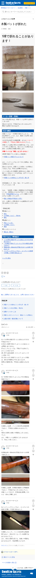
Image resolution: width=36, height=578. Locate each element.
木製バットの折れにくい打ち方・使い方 (16, 304)
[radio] (6, 285)
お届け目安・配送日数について (13, 319)
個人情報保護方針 (16, 574)
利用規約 (4, 574)
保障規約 (9, 574)
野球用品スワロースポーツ (8, 8)
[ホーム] (13, 4)
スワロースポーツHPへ (11, 552)
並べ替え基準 (30, 327)
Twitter (5, 273)
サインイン (4, 545)
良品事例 (20, 8)
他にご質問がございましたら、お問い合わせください (17, 294)
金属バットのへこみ (10, 312)
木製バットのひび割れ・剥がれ (13, 308)
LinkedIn (7, 273)
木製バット (28, 8)
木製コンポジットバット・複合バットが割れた (18, 315)
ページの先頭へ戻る (8, 562)
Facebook (2, 273)
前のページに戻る (9, 557)
